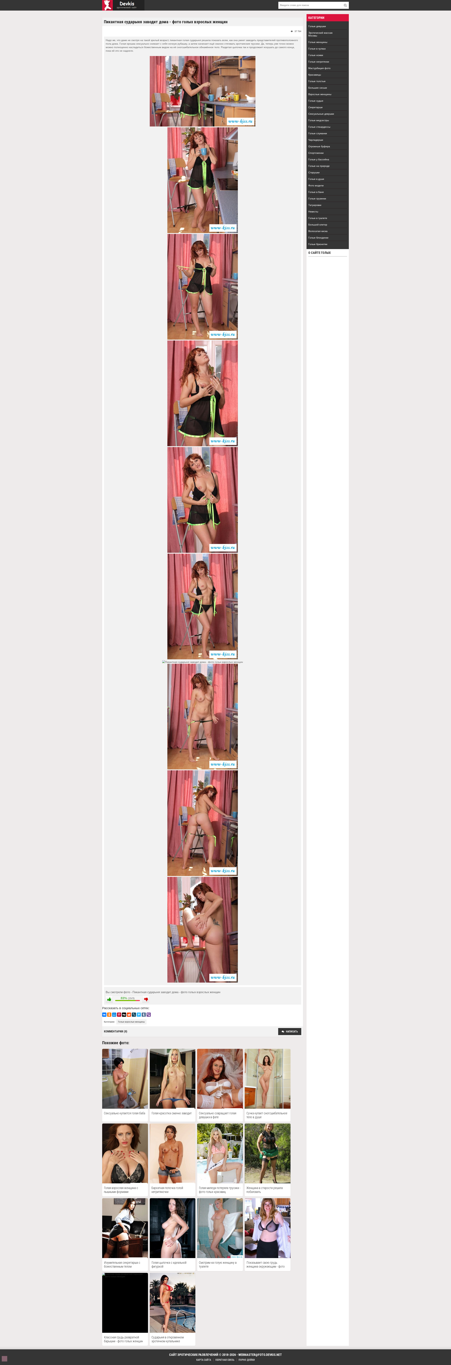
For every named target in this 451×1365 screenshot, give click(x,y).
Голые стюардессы (319, 126)
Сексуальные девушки (321, 113)
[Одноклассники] (109, 1015)
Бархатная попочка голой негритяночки (167, 1190)
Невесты (313, 211)
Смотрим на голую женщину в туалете (218, 1264)
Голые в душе (316, 179)
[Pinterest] (119, 1015)
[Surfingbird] (139, 1015)
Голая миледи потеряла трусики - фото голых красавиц (220, 1190)
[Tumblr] (144, 1015)
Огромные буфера (319, 146)
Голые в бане (316, 192)
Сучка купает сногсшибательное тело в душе (266, 1115)
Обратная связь (224, 1359)
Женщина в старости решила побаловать (264, 1190)
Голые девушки (317, 26)
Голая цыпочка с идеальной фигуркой (169, 1264)
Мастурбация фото (319, 68)
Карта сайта (203, 1359)
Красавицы (314, 74)
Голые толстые (317, 81)
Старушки (314, 172)
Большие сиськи (317, 87)
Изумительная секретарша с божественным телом (122, 1264)
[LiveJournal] (134, 1015)
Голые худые (315, 100)
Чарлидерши (315, 139)
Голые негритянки (318, 61)
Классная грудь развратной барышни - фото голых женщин (123, 1339)
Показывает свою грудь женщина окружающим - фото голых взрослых (265, 1264)
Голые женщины (317, 42)
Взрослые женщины (319, 94)
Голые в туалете (317, 218)
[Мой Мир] (114, 1015)
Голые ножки (315, 55)
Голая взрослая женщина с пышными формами (121, 1190)
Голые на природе (319, 166)
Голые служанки (317, 133)
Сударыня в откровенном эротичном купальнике (168, 1339)
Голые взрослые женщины (131, 1022)
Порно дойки (247, 1359)
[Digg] (124, 1015)
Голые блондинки (318, 237)
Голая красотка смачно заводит (172, 1113)
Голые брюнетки (317, 244)
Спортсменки (316, 152)
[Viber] (149, 1015)
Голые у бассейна (318, 159)
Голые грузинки (317, 198)
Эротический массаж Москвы (320, 34)
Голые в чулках (317, 48)
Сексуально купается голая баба (124, 1113)
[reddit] (129, 1015)
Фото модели (316, 185)
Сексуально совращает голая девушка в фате (217, 1115)
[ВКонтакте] (104, 1015)
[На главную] (123, 5)
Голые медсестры (318, 120)
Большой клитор (317, 224)
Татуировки (314, 205)
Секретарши (315, 107)
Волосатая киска (318, 231)
